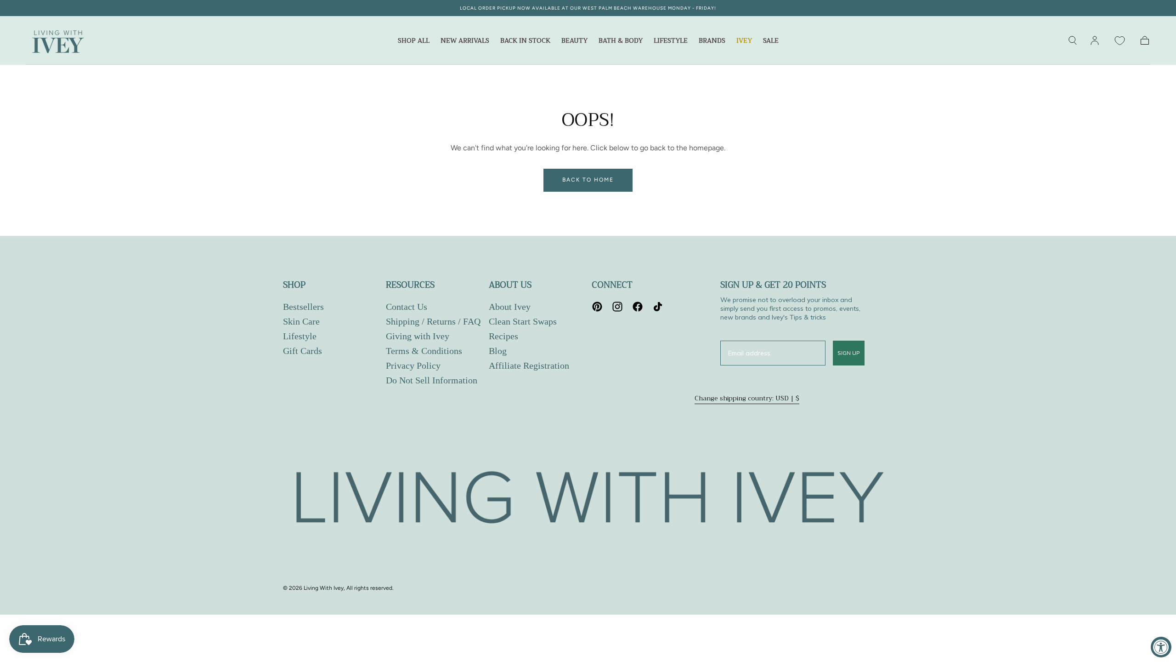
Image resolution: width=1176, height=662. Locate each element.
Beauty (574, 41)
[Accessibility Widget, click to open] (1161, 647)
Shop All (414, 41)
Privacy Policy (413, 365)
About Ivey (510, 307)
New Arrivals (465, 41)
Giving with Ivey (417, 336)
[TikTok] (658, 307)
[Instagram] (617, 307)
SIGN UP (848, 352)
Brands (712, 41)
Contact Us (406, 307)
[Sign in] (1094, 40)
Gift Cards (302, 351)
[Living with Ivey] (588, 499)
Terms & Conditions (424, 351)
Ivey (744, 41)
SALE (771, 41)
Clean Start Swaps (523, 321)
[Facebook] (638, 307)
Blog (498, 351)
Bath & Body (621, 41)
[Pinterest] (597, 307)
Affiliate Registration (529, 365)
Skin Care (301, 321)
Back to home (588, 180)
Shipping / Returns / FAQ (433, 321)
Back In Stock (525, 41)
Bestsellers (303, 307)
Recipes (503, 336)
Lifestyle (671, 41)
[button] (1072, 40)
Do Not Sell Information (431, 380)
